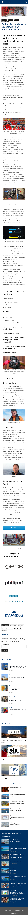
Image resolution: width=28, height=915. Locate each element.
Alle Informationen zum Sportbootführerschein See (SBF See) (18, 817)
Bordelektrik (4, 19)
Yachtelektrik (4, 630)
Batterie (3, 626)
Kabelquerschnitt (9, 628)
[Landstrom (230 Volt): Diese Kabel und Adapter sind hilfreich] (5, 885)
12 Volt (11, 625)
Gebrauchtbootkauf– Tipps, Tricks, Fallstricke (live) (17, 666)
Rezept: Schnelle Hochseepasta (17, 862)
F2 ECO (4, 778)
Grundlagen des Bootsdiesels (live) (15, 699)
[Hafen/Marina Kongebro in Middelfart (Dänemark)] (5, 841)
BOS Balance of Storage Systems (13, 740)
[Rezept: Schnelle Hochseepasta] (5, 863)
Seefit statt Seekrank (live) (17, 710)
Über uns (11, 909)
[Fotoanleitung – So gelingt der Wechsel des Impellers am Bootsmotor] (5, 900)
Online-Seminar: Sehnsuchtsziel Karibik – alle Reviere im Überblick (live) (18, 848)
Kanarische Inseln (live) (16, 677)
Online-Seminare (5, 21)
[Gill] (14, 751)
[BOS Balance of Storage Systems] (14, 732)
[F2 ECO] (14, 770)
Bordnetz (23, 626)
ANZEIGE (3, 742)
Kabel (3, 628)
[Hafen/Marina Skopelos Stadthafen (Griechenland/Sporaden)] (5, 870)
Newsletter (5, 909)
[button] (2, 2)
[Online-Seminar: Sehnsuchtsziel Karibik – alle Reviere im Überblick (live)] (5, 848)
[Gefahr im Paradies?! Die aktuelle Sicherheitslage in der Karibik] (5, 878)
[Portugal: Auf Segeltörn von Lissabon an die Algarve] (5, 810)
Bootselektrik (9, 626)
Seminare (16, 19)
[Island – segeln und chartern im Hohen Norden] (5, 796)
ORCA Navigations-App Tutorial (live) (15, 688)
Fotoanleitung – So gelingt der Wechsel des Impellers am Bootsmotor (17, 900)
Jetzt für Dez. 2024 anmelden (14, 527)
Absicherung (20, 625)
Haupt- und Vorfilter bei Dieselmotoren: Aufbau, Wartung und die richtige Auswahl (17, 856)
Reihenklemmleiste (18, 628)
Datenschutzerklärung (19, 910)
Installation (10, 19)
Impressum (11, 910)
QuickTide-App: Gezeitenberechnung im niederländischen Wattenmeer (17, 892)
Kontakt (5, 910)
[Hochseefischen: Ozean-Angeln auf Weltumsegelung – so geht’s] (5, 803)
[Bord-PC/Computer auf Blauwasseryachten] (5, 789)
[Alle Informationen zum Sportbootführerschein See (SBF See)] (5, 817)
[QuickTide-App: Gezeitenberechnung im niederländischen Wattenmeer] (5, 892)
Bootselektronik (17, 626)
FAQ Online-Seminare (19, 909)
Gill (2, 759)
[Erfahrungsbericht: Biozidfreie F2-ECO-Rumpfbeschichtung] (5, 824)
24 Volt (15, 625)
